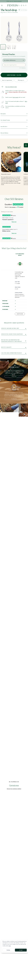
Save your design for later (11, 86)
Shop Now (20, 314)
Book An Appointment (7, 80)
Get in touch (15, 97)
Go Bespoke (14, 398)
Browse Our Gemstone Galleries (14, 788)
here (10, 945)
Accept (20, 950)
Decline (8, 950)
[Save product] (2, 87)
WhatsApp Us (21, 80)
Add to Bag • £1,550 (14, 75)
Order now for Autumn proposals (14, 1)
